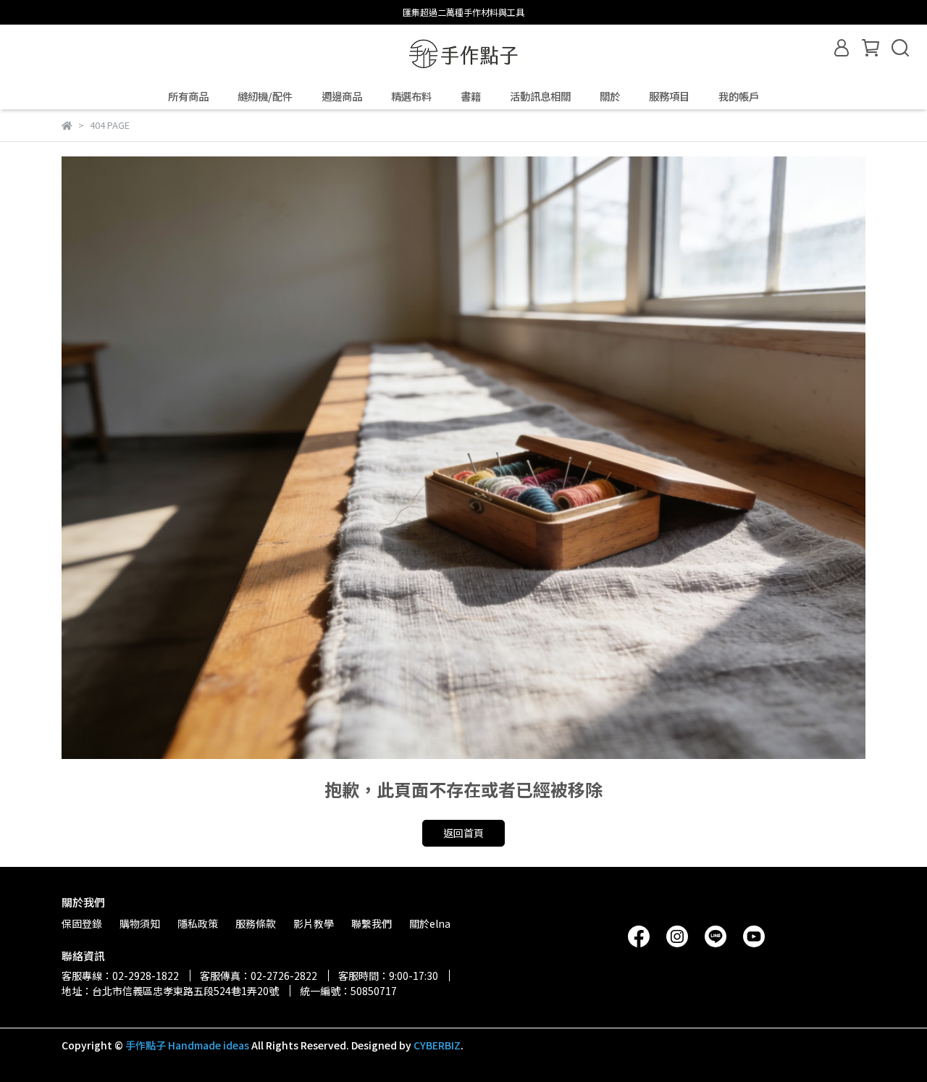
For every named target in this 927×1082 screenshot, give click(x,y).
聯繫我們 (371, 923)
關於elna (429, 923)
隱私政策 (197, 923)
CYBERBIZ (437, 1045)
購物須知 (139, 923)
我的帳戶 (738, 96)
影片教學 (313, 923)
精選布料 (411, 96)
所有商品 (188, 96)
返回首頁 (463, 833)
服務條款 (255, 923)
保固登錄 (82, 923)
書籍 (471, 96)
